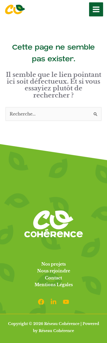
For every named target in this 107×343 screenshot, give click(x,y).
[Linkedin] (53, 302)
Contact (53, 277)
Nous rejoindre (53, 270)
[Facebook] (41, 302)
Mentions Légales (54, 284)
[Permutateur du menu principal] (96, 9)
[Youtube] (66, 302)
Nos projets (53, 264)
